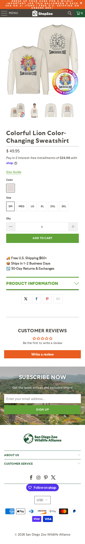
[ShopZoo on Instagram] (38, 478)
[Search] (70, 13)
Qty (8, 218)
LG (32, 206)
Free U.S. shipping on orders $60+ (55, 6)
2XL (52, 206)
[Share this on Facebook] (36, 298)
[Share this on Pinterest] (47, 298)
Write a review (42, 354)
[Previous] (9, 60)
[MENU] (2, 13)
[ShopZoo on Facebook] (31, 478)
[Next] (75, 60)
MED (21, 206)
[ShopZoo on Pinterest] (46, 478)
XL (42, 206)
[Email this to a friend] (58, 298)
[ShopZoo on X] (53, 478)
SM (10, 206)
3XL (63, 206)
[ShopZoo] (42, 13)
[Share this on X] (25, 298)
